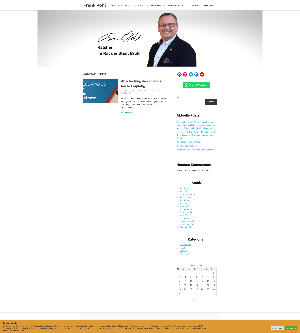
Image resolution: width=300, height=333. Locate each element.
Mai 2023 (184, 203)
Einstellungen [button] (277, 328)
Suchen (180, 97)
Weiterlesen (126, 112)
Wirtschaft (126, 93)
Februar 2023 (186, 209)
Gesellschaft (156, 91)
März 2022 (184, 215)
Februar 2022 (186, 218)
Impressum (209, 5)
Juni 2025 (184, 188)
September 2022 (187, 212)
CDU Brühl (195, 5)
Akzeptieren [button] (291, 328)
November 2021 (187, 224)
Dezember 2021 (187, 221)
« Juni (195, 299)
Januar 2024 (185, 197)
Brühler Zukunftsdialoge (187, 146)
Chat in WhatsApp (198, 85)
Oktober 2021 (186, 227)
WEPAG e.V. (138, 5)
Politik (182, 248)
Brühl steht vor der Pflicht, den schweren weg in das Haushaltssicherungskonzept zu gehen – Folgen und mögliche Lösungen (196, 125)
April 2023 (184, 206)
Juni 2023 (184, 200)
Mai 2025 (184, 191)
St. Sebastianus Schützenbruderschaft (166, 5)
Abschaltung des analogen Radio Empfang (195, 150)
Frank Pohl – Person (119, 5)
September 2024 (187, 194)
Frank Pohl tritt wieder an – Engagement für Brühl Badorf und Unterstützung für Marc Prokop (196, 135)
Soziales (183, 251)
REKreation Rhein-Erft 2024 (189, 142)
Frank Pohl (94, 5)
